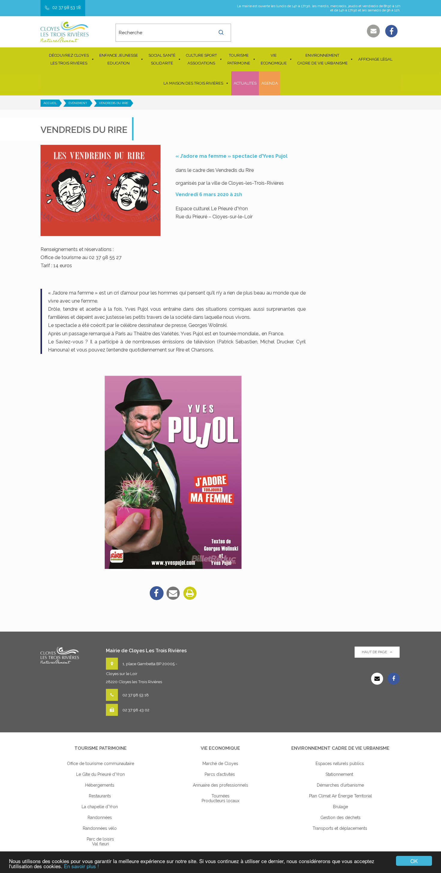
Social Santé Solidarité (162, 59)
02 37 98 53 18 (66, 7)
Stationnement (341, 774)
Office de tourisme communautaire (100, 763)
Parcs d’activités (220, 774)
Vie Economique (274, 59)
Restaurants (100, 796)
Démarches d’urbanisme (340, 785)
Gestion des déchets (340, 817)
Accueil (50, 103)
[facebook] (156, 593)
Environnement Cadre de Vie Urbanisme (322, 59)
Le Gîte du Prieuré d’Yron (100, 774)
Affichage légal (375, 59)
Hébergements (100, 785)
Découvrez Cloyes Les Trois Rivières (69, 59)
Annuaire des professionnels (220, 785)
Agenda (269, 83)
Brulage (340, 806)
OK (414, 861)
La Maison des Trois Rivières (193, 83)
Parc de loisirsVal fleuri (100, 841)
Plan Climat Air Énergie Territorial (340, 796)
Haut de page (374, 652)
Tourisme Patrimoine (238, 59)
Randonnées (100, 817)
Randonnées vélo (100, 828)
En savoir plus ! (81, 866)
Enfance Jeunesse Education (118, 59)
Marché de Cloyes (220, 763)
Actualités (245, 83)
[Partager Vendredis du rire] (173, 593)
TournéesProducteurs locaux (220, 798)
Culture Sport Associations (201, 59)
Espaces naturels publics (340, 763)
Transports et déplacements (340, 828)
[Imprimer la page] (189, 593)
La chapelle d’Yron (100, 806)
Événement (77, 103)
